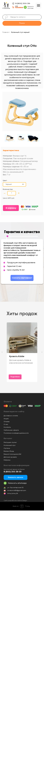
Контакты (7, 427)
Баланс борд (9, 451)
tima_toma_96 (12, 493)
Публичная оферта (11, 430)
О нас (6, 424)
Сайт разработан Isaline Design (15, 500)
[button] (15, 477)
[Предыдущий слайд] (2, 352)
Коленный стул (9, 445)
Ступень (7, 448)
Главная (5, 32)
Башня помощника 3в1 (12, 454)
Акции (6, 418)
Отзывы (7, 421)
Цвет (5, 180)
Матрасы (7, 460)
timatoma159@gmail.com (16, 490)
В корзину (11, 208)
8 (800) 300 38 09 (12, 472)
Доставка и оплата (11, 416)
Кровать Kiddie (16, 356)
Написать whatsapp (17, 483)
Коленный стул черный (20, 32)
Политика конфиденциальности (16, 433)
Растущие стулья (10, 442)
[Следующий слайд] (41, 352)
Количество (8, 189)
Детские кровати (10, 457)
